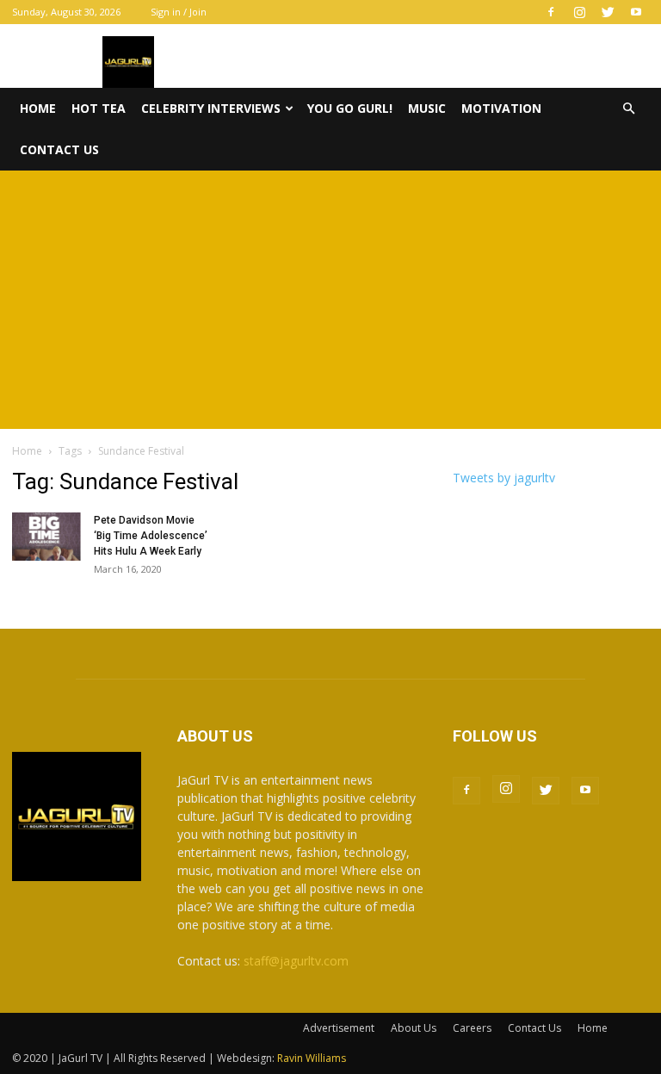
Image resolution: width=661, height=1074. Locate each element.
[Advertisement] (330, 299)
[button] (628, 109)
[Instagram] (579, 12)
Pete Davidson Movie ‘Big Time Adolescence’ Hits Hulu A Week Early (150, 535)
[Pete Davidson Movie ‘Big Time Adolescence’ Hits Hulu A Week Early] (46, 536)
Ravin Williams (313, 1058)
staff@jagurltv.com (296, 961)
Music (427, 108)
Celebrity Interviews (211, 108)
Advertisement (338, 1028)
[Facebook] (551, 12)
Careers (472, 1028)
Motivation (501, 108)
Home (38, 108)
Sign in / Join (179, 11)
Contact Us (59, 149)
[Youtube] (636, 12)
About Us (413, 1028)
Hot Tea (98, 108)
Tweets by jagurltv (504, 477)
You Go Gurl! (349, 108)
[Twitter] (608, 12)
